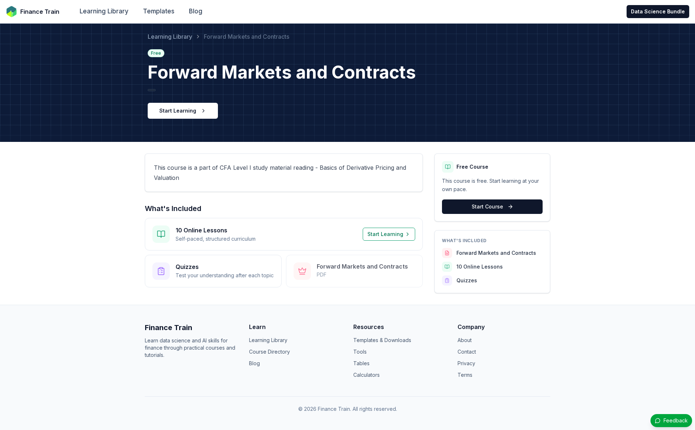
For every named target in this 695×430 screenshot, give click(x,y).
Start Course (487, 206)
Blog (195, 11)
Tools (360, 352)
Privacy (466, 363)
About (465, 340)
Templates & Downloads (382, 340)
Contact (467, 352)
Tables (361, 363)
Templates (158, 11)
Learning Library (104, 11)
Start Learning (177, 111)
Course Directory (269, 352)
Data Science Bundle (658, 11)
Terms (465, 375)
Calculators (366, 375)
